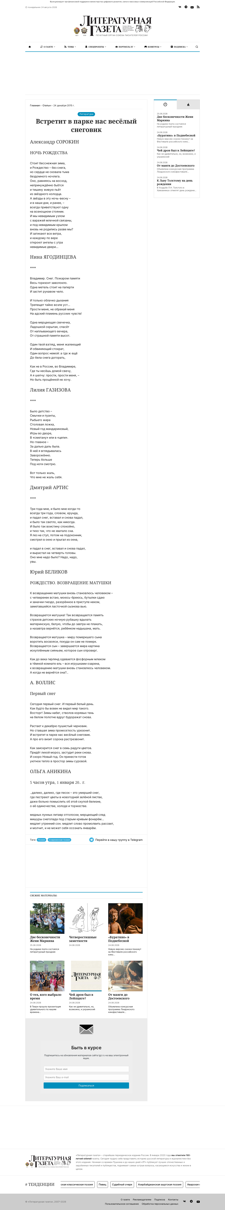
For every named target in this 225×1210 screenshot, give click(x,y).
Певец (89, 1184)
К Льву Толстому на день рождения (175, 182)
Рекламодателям (142, 1199)
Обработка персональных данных (160, 1204)
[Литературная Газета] (112, 26)
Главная (35, 105)
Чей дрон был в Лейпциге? (176, 150)
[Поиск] (196, 46)
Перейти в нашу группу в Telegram (119, 839)
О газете (125, 1199)
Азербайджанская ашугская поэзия (146, 1184)
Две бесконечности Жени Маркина (175, 118)
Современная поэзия (59, 840)
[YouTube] (192, 7)
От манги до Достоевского (176, 165)
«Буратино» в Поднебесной (176, 135)
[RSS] (198, 7)
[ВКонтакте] (179, 7)
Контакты (173, 1199)
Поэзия (41, 840)
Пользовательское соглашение (122, 1204)
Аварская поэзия (184, 1184)
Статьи (47, 105)
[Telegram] (186, 7)
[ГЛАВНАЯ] (29, 46)
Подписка (159, 1199)
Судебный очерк (109, 1184)
